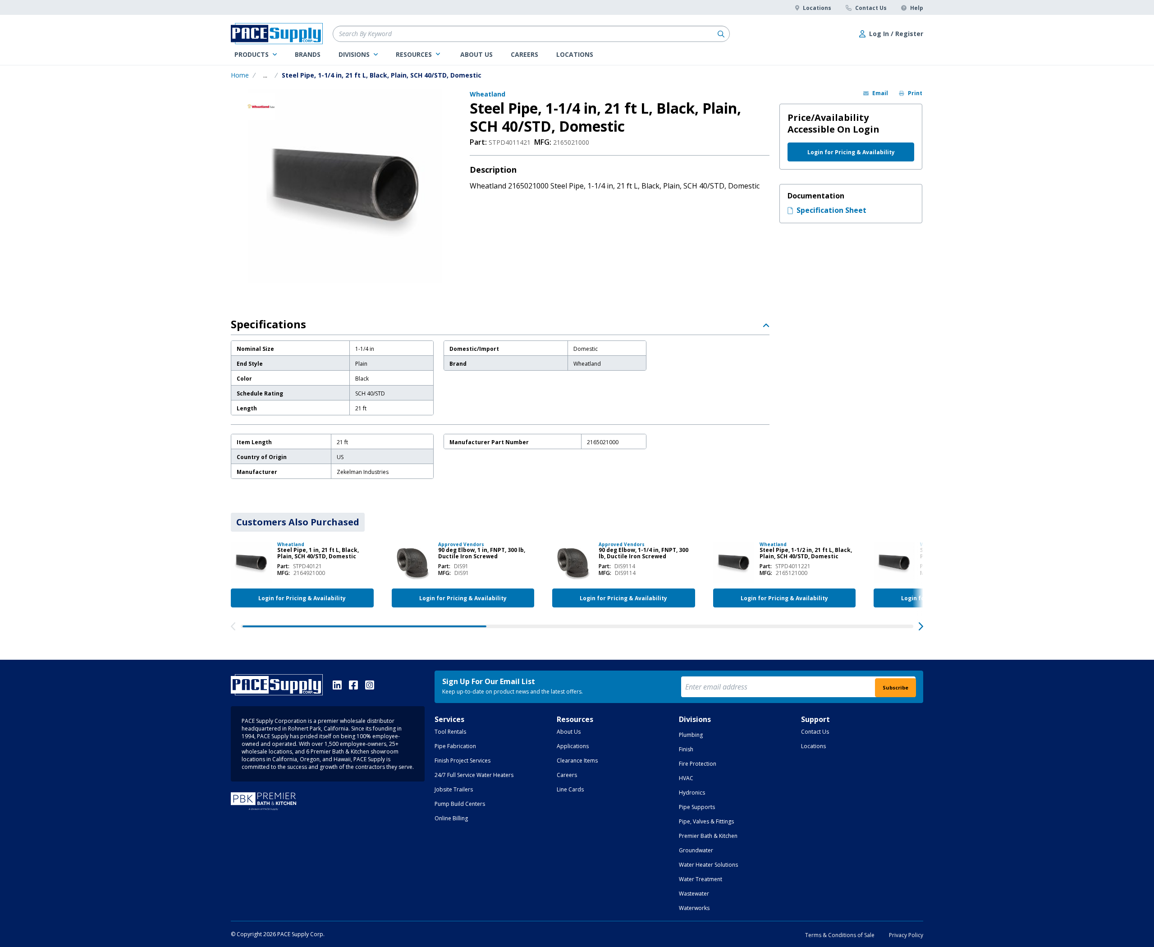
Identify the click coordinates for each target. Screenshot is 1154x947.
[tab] (298, 522)
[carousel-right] (921, 626)
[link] (255, 54)
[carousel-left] (233, 626)
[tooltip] (265, 75)
